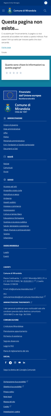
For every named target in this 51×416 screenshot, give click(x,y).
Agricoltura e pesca (11, 194)
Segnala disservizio (11, 341)
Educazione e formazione (13, 218)
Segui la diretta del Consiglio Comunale (19, 369)
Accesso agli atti (10, 186)
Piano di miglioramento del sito (16, 350)
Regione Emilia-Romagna (11, 3)
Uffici (5, 132)
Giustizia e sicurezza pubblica (15, 221)
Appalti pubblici (9, 202)
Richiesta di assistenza (12, 336)
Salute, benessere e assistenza (16, 225)
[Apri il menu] (3, 10)
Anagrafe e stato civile (12, 190)
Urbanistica (8, 237)
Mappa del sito (9, 401)
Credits (6, 406)
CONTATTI (7, 267)
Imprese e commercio (12, 206)
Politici (6, 136)
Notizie (6, 163)
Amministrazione (14, 118)
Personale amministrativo (14, 140)
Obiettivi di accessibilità (12, 386)
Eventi (6, 256)
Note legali (7, 396)
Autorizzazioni (9, 210)
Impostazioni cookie (11, 411)
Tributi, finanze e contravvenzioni (16, 229)
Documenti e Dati (10, 148)
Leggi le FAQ (8, 345)
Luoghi (6, 252)
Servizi (10, 180)
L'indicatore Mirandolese (13, 326)
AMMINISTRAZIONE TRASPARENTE (16, 302)
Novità (10, 157)
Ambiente (7, 198)
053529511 (29, 281)
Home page (6, 47)
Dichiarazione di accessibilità (14, 381)
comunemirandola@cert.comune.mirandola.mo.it (23, 296)
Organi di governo (10, 124)
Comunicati (8, 167)
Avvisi (5, 171)
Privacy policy (8, 391)
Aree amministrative (11, 128)
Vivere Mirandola (11, 246)
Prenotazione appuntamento (15, 331)
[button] (45, 10)
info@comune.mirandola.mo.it (21, 289)
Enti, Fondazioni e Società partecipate (18, 144)
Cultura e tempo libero (12, 214)
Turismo (6, 233)
